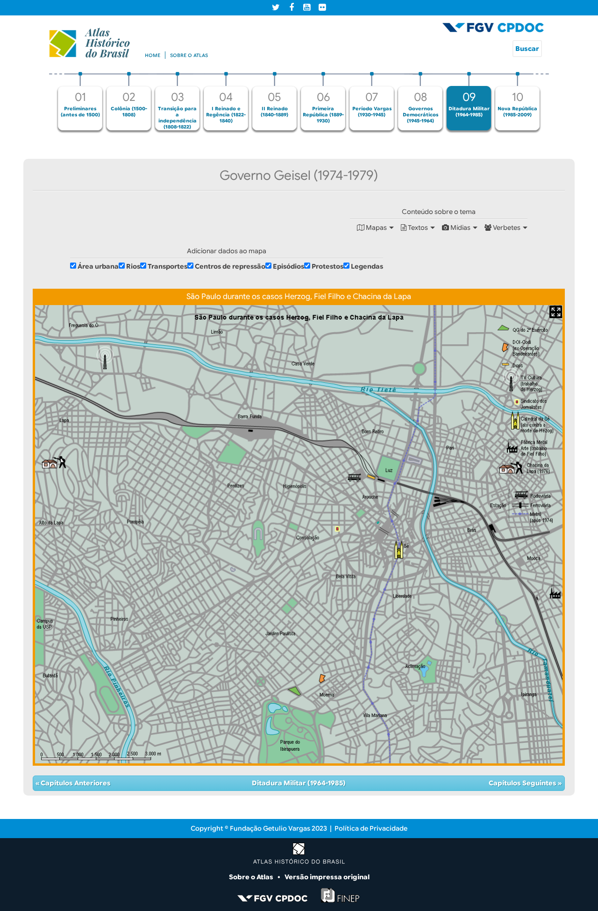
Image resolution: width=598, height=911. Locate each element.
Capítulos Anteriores (75, 783)
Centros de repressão (230, 266)
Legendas (367, 266)
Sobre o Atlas (252, 877)
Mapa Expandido (555, 312)
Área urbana (98, 266)
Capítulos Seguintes (523, 783)
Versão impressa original (327, 877)
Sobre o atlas (189, 55)
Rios (133, 266)
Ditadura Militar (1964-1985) (299, 783)
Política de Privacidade (371, 828)
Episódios (288, 266)
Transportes (167, 266)
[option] (80, 101)
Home (152, 55)
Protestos (327, 266)
